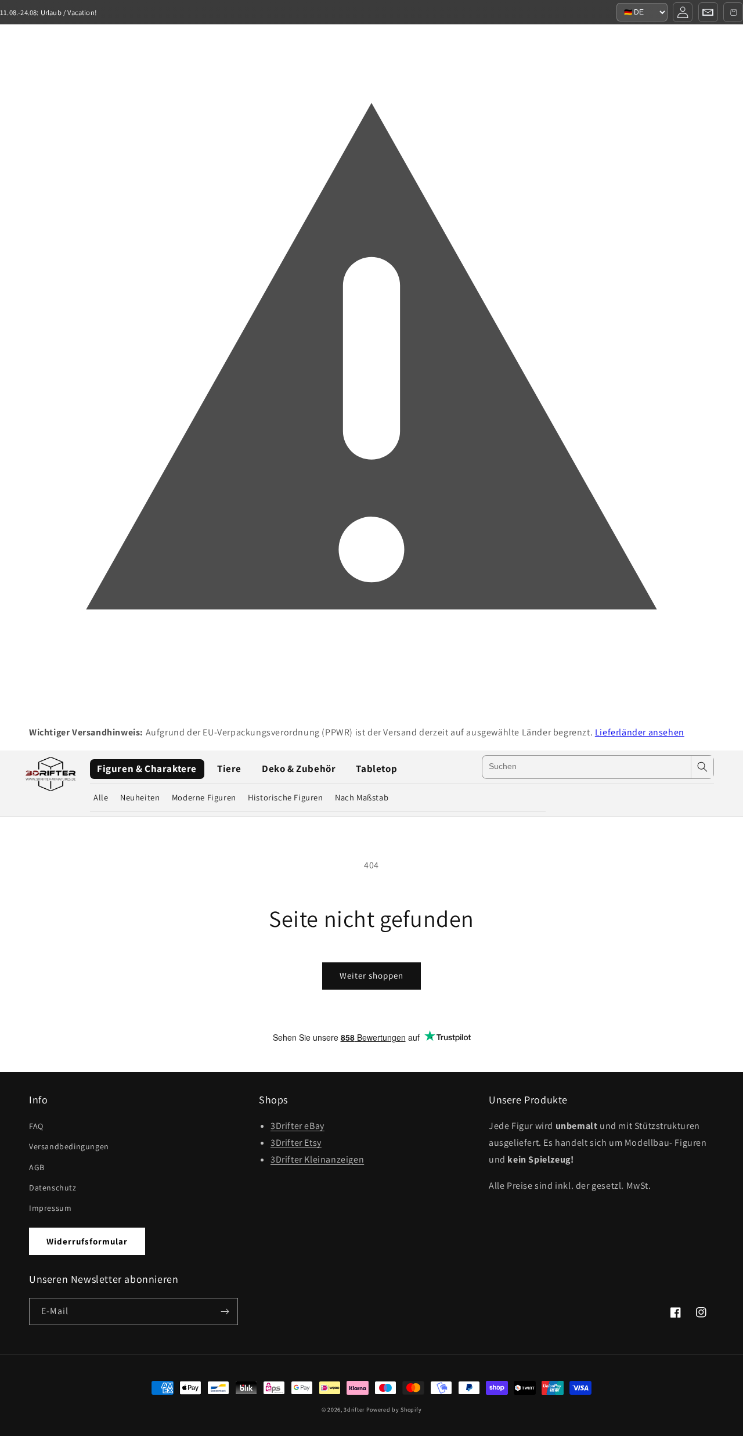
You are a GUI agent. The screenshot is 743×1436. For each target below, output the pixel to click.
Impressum (50, 1208)
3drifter (354, 1409)
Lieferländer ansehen (639, 732)
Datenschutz (53, 1187)
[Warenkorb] (733, 12)
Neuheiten (140, 797)
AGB (37, 1167)
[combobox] (586, 767)
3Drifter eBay (297, 1126)
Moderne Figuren (204, 797)
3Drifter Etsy (296, 1142)
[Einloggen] (682, 12)
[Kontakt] (708, 12)
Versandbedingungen (69, 1146)
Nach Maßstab (361, 797)
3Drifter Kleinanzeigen (317, 1159)
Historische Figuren (285, 797)
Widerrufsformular (87, 1241)
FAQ (36, 1126)
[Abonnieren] (224, 1311)
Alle (100, 797)
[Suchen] (702, 767)
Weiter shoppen (371, 975)
